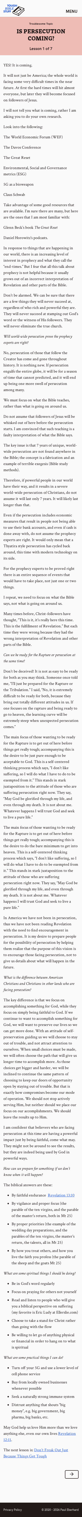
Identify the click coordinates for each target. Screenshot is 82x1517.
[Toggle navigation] (71, 11)
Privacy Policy (12, 1510)
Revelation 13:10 (61, 1195)
